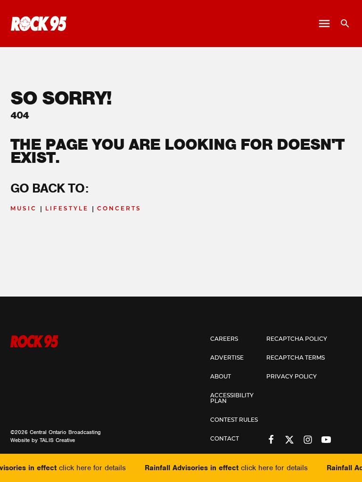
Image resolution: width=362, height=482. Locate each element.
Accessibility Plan (232, 398)
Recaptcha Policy (296, 339)
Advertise (227, 358)
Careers (224, 339)
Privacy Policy (291, 377)
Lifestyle (67, 209)
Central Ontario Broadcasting (65, 432)
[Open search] (341, 23)
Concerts (119, 209)
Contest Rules (234, 420)
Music (23, 209)
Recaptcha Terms (295, 358)
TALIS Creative (57, 440)
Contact (224, 439)
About (220, 377)
